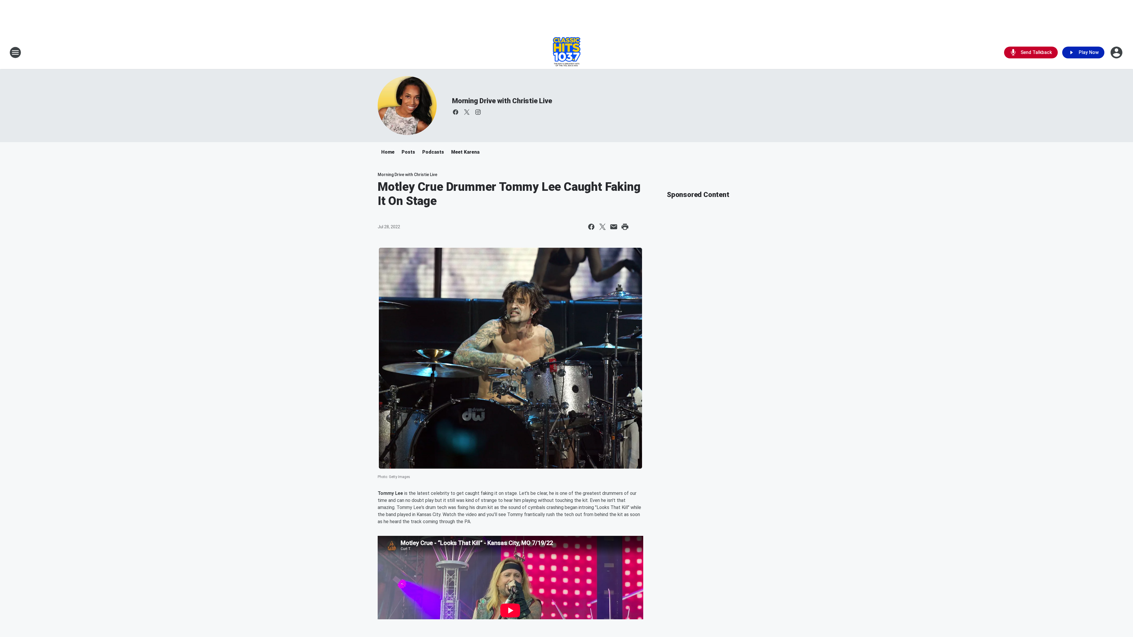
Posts (408, 152)
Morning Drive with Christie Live (502, 101)
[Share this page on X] (602, 227)
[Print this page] (625, 227)
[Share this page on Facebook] (591, 227)
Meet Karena (465, 152)
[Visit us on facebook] (455, 112)
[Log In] (1117, 52)
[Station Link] (566, 52)
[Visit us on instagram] (478, 112)
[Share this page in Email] (614, 227)
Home (387, 152)
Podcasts (433, 152)
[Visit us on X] (466, 112)
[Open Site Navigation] (15, 52)
